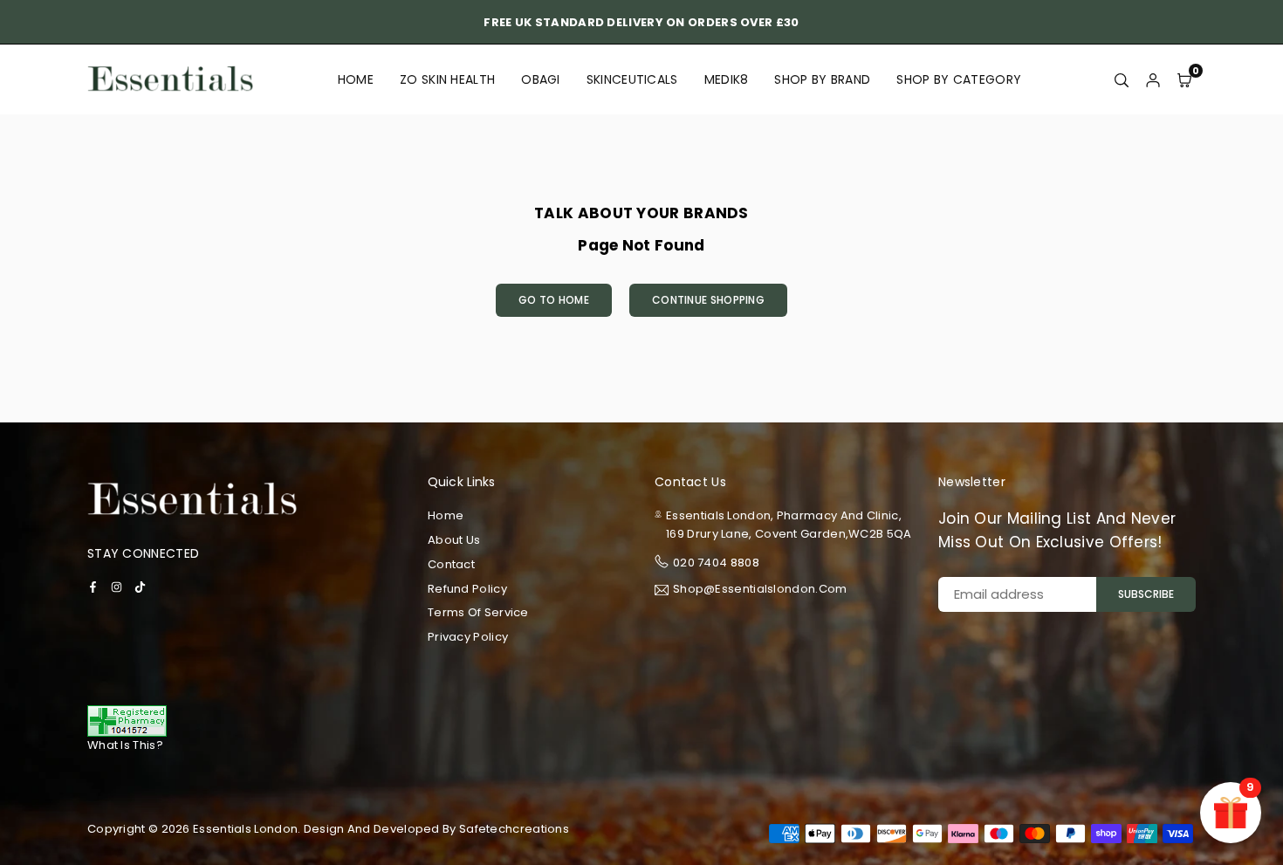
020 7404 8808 (716, 562)
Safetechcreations (514, 828)
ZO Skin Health (447, 79)
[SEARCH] (1121, 79)
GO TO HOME (553, 299)
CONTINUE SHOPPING (708, 299)
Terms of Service (478, 612)
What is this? (125, 745)
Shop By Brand (822, 79)
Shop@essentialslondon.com (760, 590)
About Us (454, 540)
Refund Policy (467, 588)
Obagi (540, 79)
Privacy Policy (468, 636)
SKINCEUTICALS (632, 79)
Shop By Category (958, 79)
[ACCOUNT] (1153, 79)
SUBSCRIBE (1146, 594)
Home (356, 79)
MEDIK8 (726, 79)
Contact (451, 564)
